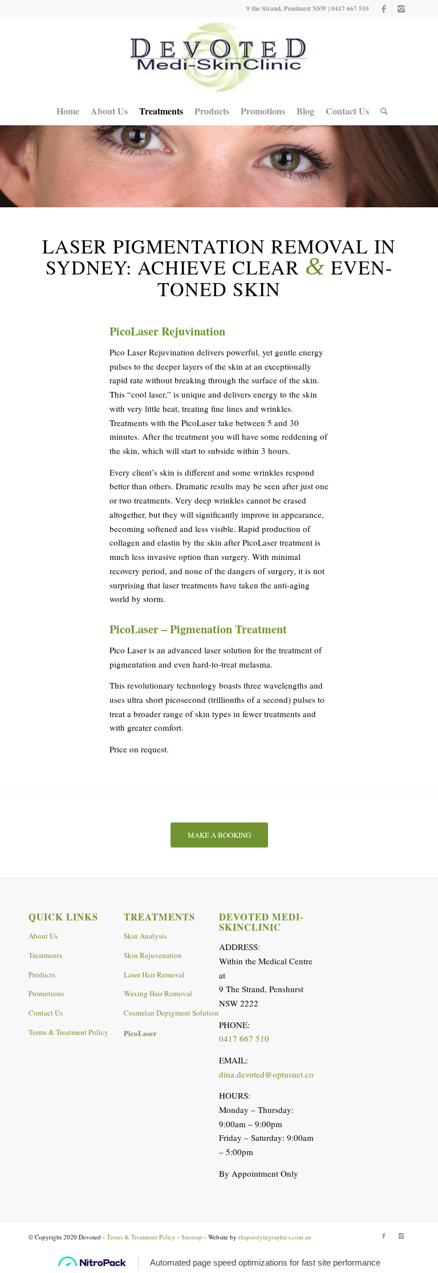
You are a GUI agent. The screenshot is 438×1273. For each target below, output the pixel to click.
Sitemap (191, 1237)
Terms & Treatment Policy (68, 1032)
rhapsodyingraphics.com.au (274, 1237)
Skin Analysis (145, 936)
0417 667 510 (350, 8)
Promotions (46, 993)
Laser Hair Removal (154, 974)
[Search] (381, 111)
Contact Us (46, 1013)
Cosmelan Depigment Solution (171, 1013)
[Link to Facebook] (383, 8)
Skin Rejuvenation (153, 955)
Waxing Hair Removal (158, 993)
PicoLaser (140, 1033)
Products (42, 974)
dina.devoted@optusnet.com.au (275, 1074)
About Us (43, 936)
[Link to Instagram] (400, 8)
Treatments (45, 955)
